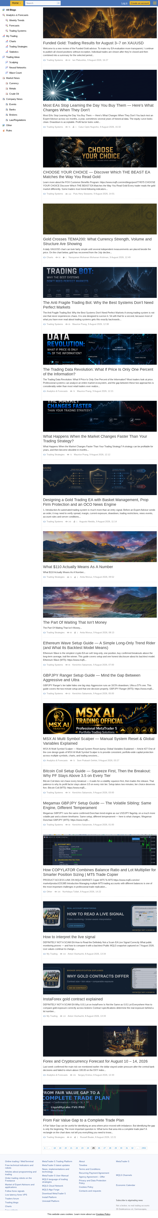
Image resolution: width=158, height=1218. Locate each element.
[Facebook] (118, 1196)
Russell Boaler (87, 1137)
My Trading (52, 954)
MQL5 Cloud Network (52, 1186)
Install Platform (49, 1197)
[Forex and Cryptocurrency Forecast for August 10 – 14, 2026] (100, 1041)
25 (93, 1148)
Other (49, 891)
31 (127, 1148)
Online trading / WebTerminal (19, 1161)
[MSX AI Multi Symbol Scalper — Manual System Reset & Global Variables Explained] (100, 718)
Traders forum (12, 1198)
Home (15, 3)
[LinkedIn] (137, 1196)
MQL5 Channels (124, 1175)
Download (54, 1193)
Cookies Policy (86, 1187)
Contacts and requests (90, 1191)
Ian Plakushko (79, 60)
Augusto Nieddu (87, 521)
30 (121, 1148)
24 (88, 1148)
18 (55, 1148)
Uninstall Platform (50, 1201)
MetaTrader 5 (122, 1161)
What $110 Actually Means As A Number (78, 567)
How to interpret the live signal (69, 937)
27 (105, 1148)
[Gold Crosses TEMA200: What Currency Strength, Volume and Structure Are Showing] (100, 219)
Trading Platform (57, 1161)
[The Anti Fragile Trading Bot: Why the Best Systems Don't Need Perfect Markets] (100, 282)
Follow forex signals (14, 1191)
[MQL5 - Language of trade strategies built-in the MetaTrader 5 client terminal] (5, 3)
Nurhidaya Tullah (70, 891)
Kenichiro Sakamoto (82, 664)
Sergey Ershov (85, 1075)
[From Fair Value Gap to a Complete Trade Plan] (100, 1100)
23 (82, 1148)
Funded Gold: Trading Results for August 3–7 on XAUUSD (93, 43)
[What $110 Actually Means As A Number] (100, 546)
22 (77, 1148)
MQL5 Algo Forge (50, 1189)
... (49, 1148)
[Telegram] (123, 1196)
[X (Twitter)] (128, 1196)
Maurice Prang (79, 324)
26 (99, 1148)
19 (60, 1148)
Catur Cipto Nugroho (89, 127)
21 (71, 1148)
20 (66, 1148)
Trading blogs (11, 1202)
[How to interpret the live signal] (100, 916)
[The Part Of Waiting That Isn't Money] (100, 602)
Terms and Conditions (89, 1169)
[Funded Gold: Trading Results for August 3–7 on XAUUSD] (100, 22)
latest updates (56, 1165)
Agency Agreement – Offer (92, 1177)
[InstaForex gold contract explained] (100, 979)
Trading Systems (55, 60)
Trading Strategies (55, 454)
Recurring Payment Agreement (94, 1173)
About (82, 1161)
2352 (144, 1148)
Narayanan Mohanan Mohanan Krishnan (88, 257)
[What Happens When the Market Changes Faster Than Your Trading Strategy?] (100, 416)
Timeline (83, 1165)
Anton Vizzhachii (76, 954)
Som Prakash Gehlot (87, 760)
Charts (50, 257)
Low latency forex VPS (16, 1194)
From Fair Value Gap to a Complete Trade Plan (83, 1120)
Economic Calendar (125, 1185)
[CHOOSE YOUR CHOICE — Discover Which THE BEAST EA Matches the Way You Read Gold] (100, 152)
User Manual (55, 1175)
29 (116, 1148)
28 (110, 1148)
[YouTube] (133, 1196)
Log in (124, 3)
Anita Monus (86, 577)
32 (132, 1148)
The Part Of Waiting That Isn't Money (75, 622)
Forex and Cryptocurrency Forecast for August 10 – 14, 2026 (95, 1061)
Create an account (140, 3)
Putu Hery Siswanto (82, 193)
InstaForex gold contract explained (73, 999)
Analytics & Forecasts (57, 391)
